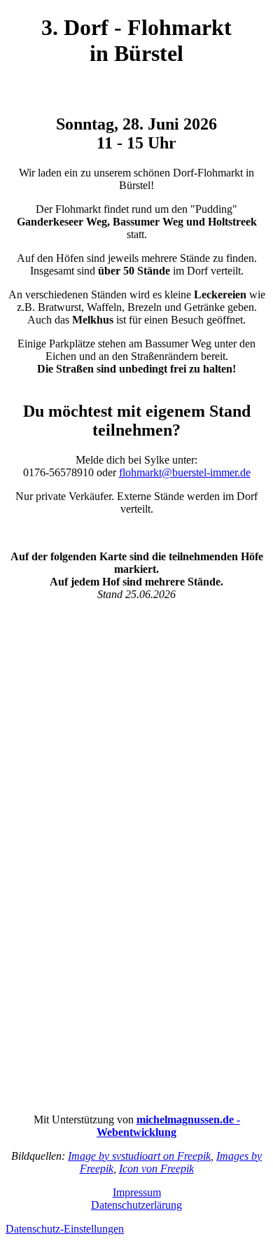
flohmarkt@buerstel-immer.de (185, 472)
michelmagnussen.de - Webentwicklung (168, 1126)
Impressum (137, 1192)
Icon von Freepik (156, 1168)
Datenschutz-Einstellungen (65, 1229)
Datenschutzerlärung (136, 1205)
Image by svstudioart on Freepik (139, 1156)
